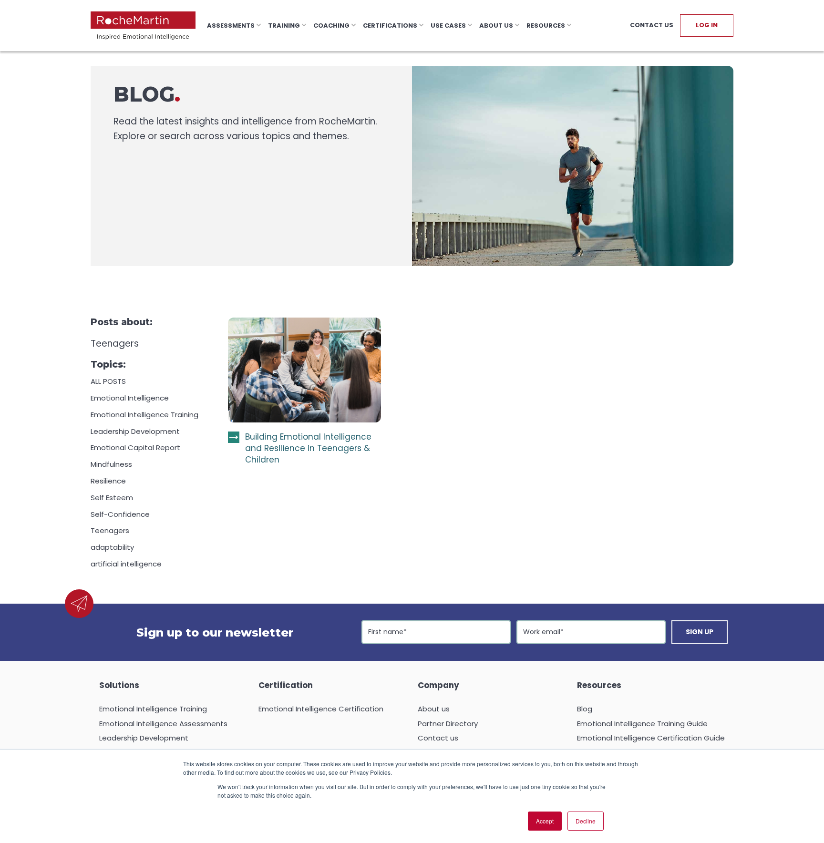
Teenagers (110, 530)
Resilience (108, 481)
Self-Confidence (120, 514)
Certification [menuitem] (285, 685)
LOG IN (707, 25)
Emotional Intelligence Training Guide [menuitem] (642, 724)
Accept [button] (545, 821)
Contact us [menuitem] (438, 738)
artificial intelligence (126, 564)
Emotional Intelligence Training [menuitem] (153, 709)
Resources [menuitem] (599, 685)
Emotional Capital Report (135, 447)
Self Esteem (112, 498)
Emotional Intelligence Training (144, 415)
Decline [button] (586, 821)
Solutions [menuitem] (119, 685)
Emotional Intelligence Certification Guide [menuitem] (651, 738)
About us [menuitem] (434, 709)
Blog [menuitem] (584, 709)
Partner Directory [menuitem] (448, 724)
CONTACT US (651, 25)
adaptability (112, 547)
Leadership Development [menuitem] (143, 738)
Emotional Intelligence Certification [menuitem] (320, 709)
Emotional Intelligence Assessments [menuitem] (163, 724)
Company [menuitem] (438, 685)
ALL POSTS (108, 381)
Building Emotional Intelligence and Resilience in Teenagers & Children (308, 448)
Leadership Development (135, 431)
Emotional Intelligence (130, 398)
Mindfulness (111, 464)
